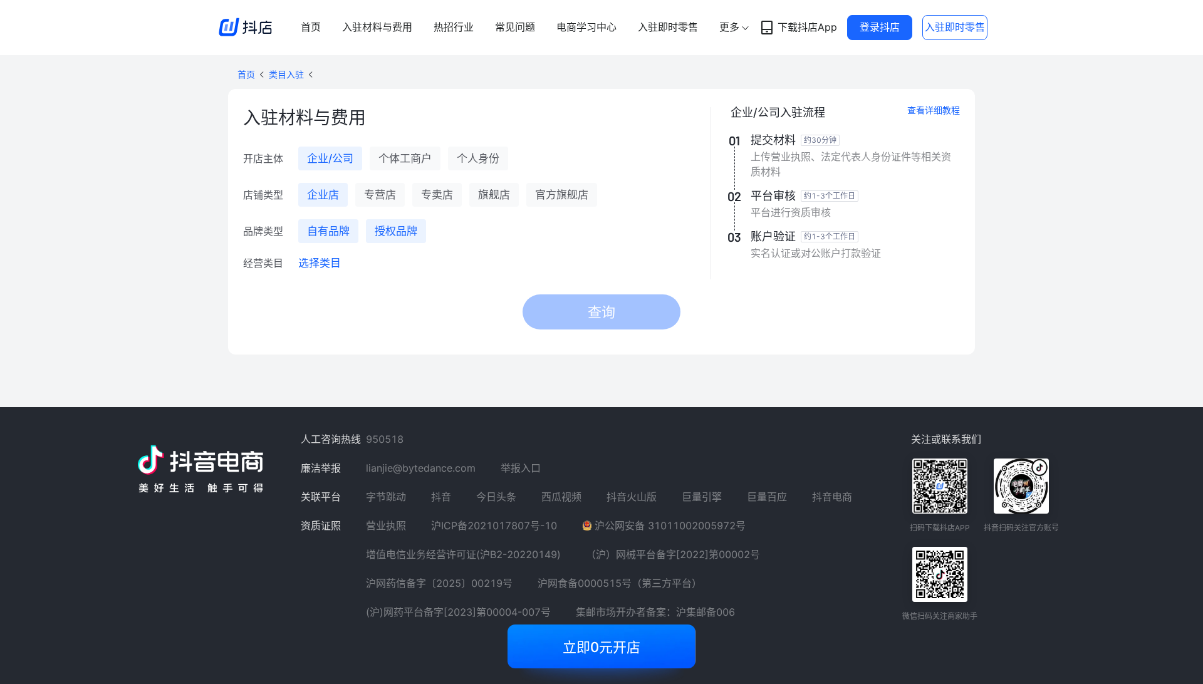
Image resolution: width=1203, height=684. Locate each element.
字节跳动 (386, 496)
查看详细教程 (933, 110)
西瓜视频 (561, 496)
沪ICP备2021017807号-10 (494, 525)
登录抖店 (880, 27)
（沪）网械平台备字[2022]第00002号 (673, 554)
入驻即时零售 (668, 27)
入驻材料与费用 (377, 27)
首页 (311, 27)
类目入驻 (286, 74)
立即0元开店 (601, 647)
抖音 (441, 496)
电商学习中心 (586, 27)
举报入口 (521, 468)
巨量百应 (767, 496)
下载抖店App (807, 27)
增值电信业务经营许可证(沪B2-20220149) (463, 554)
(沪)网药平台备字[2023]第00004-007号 (458, 612)
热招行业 (454, 27)
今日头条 (496, 496)
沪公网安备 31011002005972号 (670, 525)
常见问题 (515, 27)
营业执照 (386, 525)
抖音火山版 (632, 496)
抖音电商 (832, 496)
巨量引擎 (702, 496)
